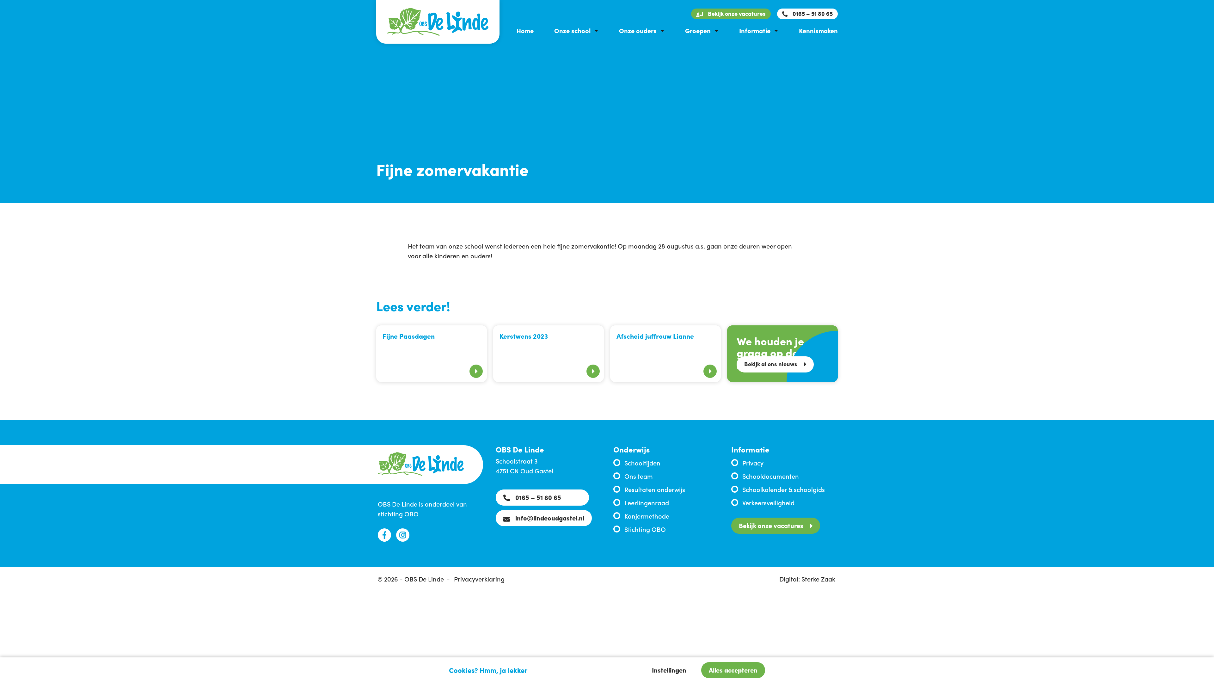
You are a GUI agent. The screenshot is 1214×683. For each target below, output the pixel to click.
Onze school (572, 30)
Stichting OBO (645, 529)
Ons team (638, 475)
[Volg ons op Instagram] (402, 535)
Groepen (698, 30)
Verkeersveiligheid (768, 502)
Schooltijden (642, 462)
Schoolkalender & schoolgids (783, 489)
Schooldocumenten (770, 475)
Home (525, 30)
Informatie (754, 30)
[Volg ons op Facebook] (384, 535)
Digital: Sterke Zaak (807, 578)
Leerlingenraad (646, 502)
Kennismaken (818, 30)
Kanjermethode (646, 515)
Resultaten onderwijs (654, 489)
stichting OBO (398, 513)
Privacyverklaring (479, 578)
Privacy (752, 462)
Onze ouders (638, 30)
